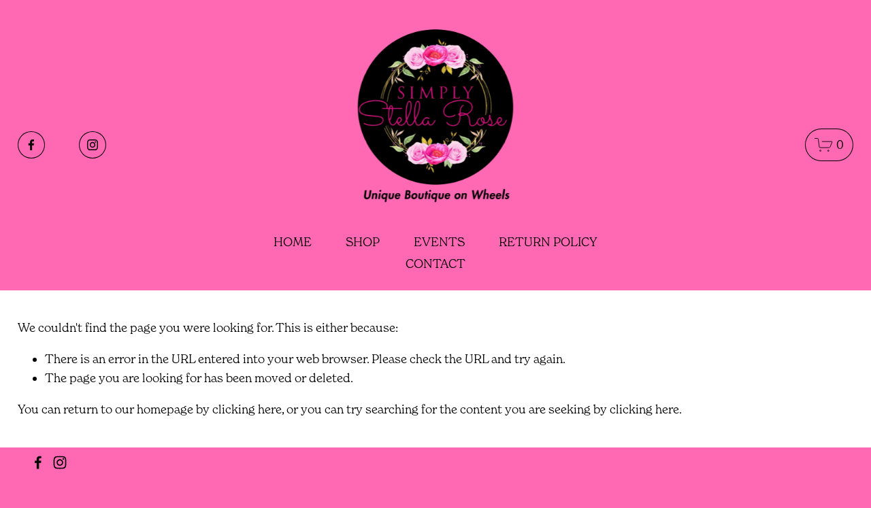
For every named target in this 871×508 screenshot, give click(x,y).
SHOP (363, 242)
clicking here (247, 409)
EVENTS (439, 242)
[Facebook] (31, 144)
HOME (293, 242)
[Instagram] (92, 144)
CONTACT (435, 263)
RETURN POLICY (548, 242)
